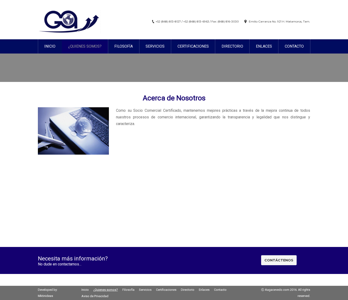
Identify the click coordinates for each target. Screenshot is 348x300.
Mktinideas (45, 296)
